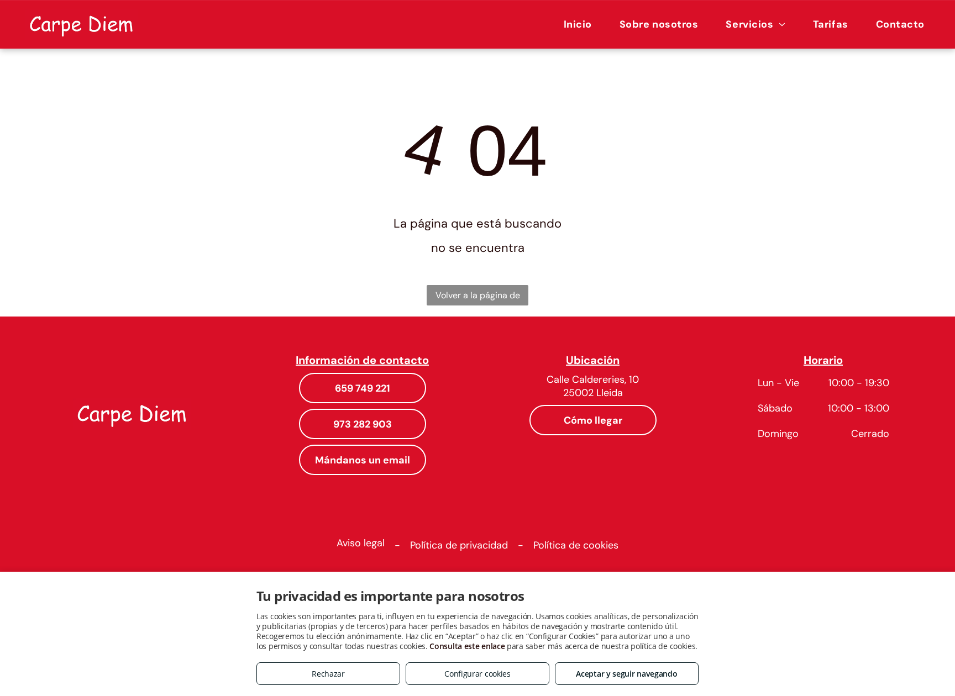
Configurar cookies (477, 673)
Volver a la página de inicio (477, 297)
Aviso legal (361, 543)
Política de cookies (575, 545)
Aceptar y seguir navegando (626, 673)
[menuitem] (578, 24)
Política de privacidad (459, 545)
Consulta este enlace (467, 646)
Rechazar (328, 673)
